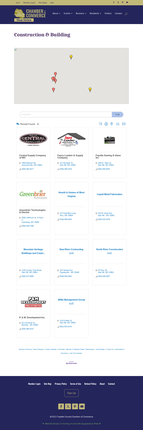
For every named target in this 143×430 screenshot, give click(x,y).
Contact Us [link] (110, 349)
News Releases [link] (38, 349)
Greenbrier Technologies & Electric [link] (32, 211)
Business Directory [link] (25, 349)
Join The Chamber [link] (76, 353)
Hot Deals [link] (61, 349)
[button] (113, 2)
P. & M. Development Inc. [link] (32, 317)
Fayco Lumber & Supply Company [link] (70, 156)
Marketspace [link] (90, 349)
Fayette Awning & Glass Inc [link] (108, 156)
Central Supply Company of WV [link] (32, 156)
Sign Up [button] (71, 393)
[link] (18, 2)
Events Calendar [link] (51, 349)
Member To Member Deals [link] (75, 349)
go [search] (119, 114)
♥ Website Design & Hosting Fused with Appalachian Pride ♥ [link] (71, 423)
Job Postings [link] (100, 349)
